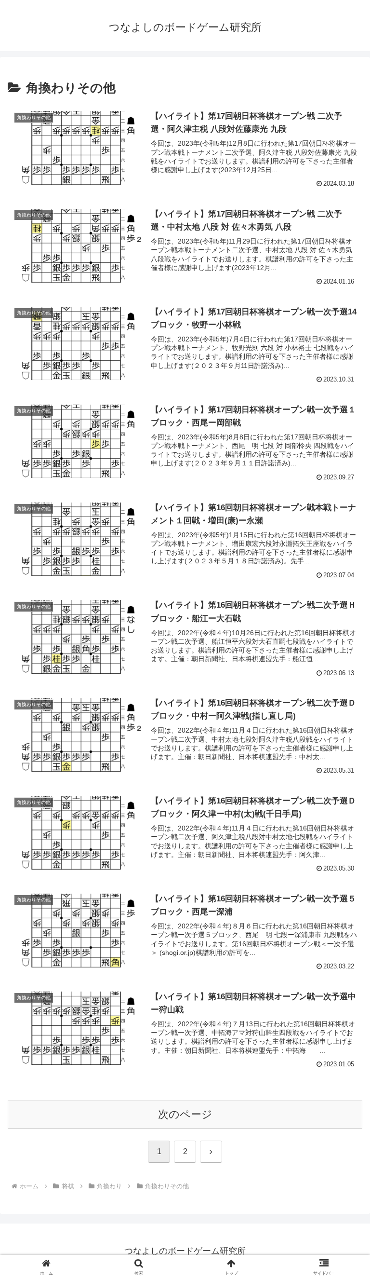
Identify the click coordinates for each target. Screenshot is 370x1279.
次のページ (185, 1114)
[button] (341, 1224)
